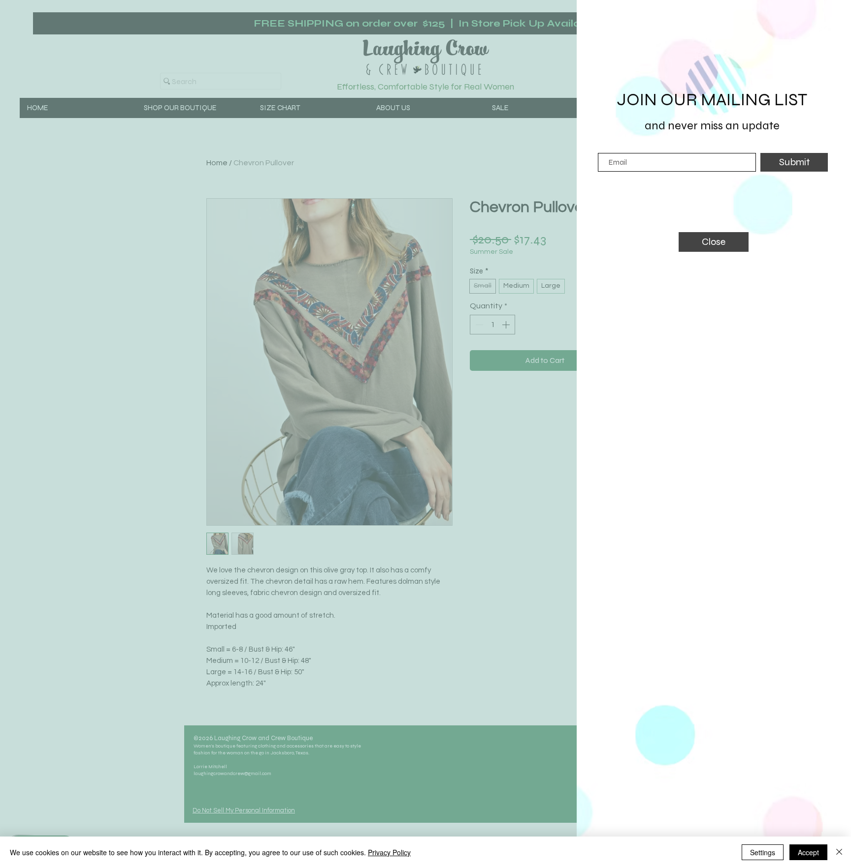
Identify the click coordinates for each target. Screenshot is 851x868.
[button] (714, 242)
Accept (808, 852)
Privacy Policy (389, 852)
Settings (762, 852)
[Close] (839, 852)
